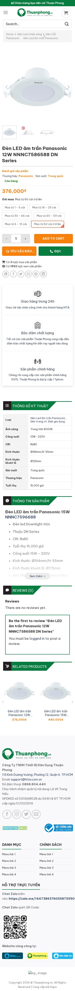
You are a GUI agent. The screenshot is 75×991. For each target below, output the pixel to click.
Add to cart (53, 238)
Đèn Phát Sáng (25, 575)
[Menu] (5, 12)
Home (10, 34)
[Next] (68, 87)
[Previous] (7, 87)
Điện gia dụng (56, 421)
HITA (66, 307)
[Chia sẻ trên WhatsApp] (5, 274)
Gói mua (8, 199)
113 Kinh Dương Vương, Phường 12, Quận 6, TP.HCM (37, 775)
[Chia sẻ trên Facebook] (13, 274)
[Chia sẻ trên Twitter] (21, 274)
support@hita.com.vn (26, 779)
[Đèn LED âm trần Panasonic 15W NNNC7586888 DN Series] (56, 691)
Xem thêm (36, 576)
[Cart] (66, 13)
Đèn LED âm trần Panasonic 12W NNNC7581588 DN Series (19, 713)
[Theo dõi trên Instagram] (16, 814)
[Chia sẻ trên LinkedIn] (43, 274)
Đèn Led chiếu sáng (29, 34)
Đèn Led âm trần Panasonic (40, 38)
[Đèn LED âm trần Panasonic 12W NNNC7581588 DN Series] (19, 691)
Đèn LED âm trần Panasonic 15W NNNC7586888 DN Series (55, 713)
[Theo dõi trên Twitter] (26, 814)
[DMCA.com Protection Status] (15, 828)
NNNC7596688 (20, 517)
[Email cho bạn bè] (28, 274)
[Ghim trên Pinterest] (35, 274)
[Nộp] (67, 24)
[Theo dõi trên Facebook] (6, 814)
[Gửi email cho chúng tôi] (36, 814)
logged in (37, 638)
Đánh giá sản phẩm (15, 171)
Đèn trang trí (38, 421)
